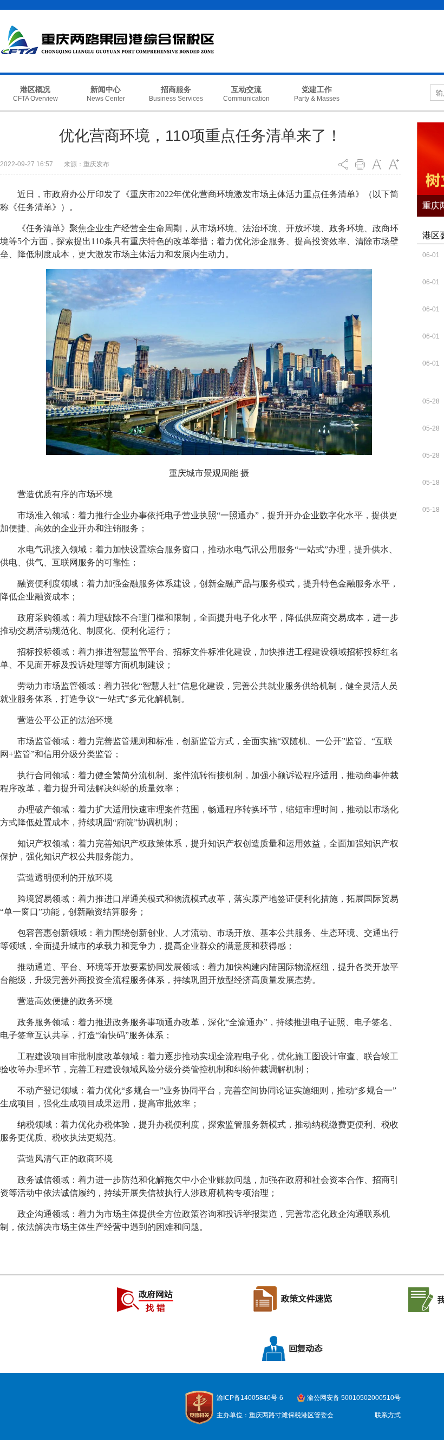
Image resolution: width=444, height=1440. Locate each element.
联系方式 (388, 1415)
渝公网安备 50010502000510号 (354, 1398)
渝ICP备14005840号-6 (250, 1398)
